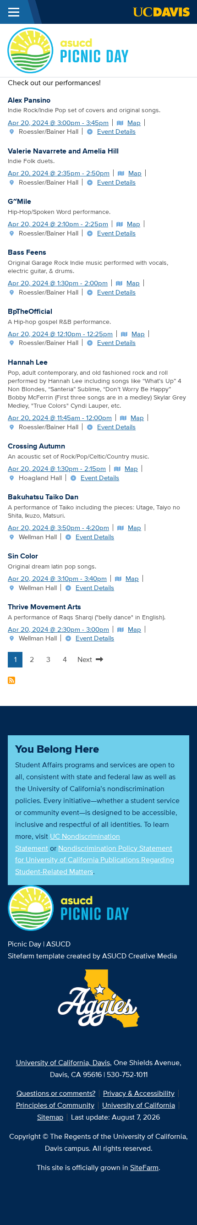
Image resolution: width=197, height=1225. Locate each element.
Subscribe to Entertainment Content (11, 680)
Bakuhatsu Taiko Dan (43, 497)
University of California (138, 1105)
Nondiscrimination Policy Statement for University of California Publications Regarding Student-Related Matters (94, 860)
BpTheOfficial (30, 311)
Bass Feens (27, 252)
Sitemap (50, 1117)
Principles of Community (55, 1105)
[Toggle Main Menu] (13, 12)
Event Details (116, 131)
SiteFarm (144, 1167)
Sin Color (23, 556)
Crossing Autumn (36, 446)
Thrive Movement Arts (44, 607)
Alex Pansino (29, 100)
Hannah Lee (28, 362)
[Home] (67, 49)
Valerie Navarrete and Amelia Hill (63, 151)
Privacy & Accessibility (139, 1093)
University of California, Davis (63, 1062)
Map (134, 122)
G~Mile (19, 201)
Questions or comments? (55, 1093)
